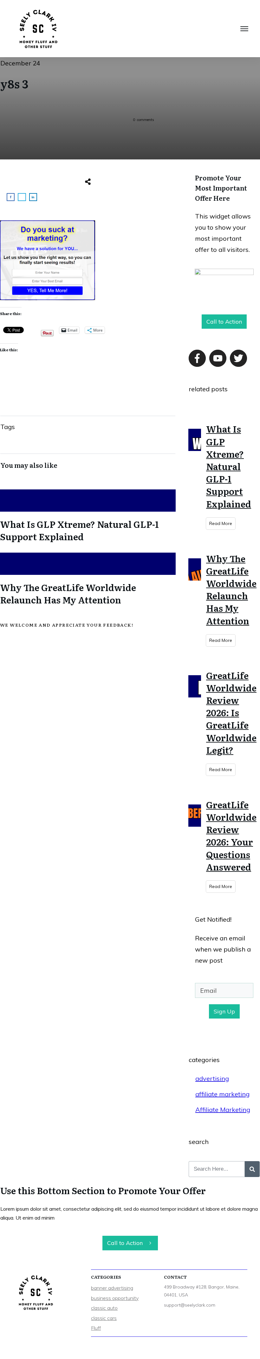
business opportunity (115, 1298)
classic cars (104, 1318)
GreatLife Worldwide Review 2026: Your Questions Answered (231, 835)
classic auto (104, 1308)
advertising (212, 1078)
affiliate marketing (222, 1094)
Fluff (96, 1328)
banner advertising (112, 1288)
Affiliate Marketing (222, 1109)
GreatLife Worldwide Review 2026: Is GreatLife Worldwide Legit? (231, 713)
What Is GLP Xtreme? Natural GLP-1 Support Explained (88, 514)
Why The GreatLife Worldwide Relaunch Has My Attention (88, 577)
